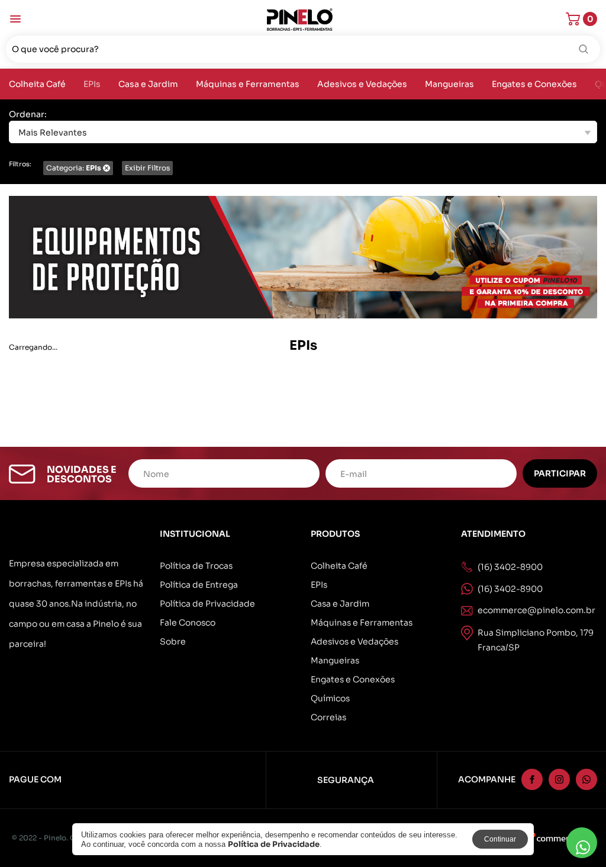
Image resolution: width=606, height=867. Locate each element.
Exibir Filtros (147, 167)
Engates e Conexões (534, 84)
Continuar (500, 839)
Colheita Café (37, 84)
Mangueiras (449, 84)
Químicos (330, 698)
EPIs (92, 84)
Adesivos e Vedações (362, 84)
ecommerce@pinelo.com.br (536, 610)
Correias (328, 717)
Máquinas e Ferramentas (247, 84)
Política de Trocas (196, 566)
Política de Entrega (199, 585)
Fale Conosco (187, 622)
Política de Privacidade (207, 604)
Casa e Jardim (148, 84)
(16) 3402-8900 (510, 589)
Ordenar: (28, 114)
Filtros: (20, 164)
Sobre (173, 641)
